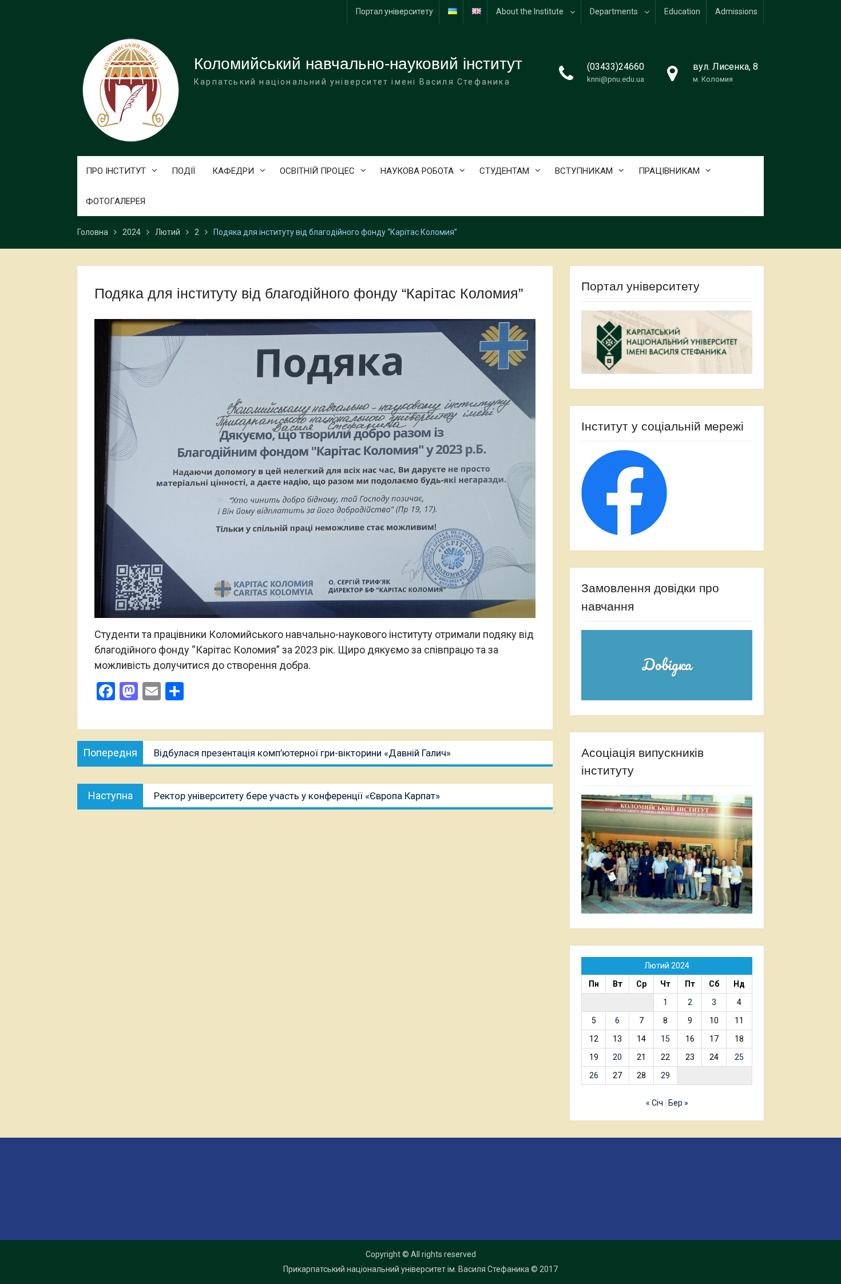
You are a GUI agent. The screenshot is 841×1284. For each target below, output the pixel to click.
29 (665, 1075)
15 (665, 1038)
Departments (614, 11)
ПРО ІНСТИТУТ (116, 171)
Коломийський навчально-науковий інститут (358, 64)
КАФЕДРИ (233, 171)
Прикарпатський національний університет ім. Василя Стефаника (406, 1269)
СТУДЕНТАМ (504, 171)
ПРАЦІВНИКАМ (669, 171)
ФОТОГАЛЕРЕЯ (115, 201)
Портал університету (394, 11)
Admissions (736, 11)
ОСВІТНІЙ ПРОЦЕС (317, 171)
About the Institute (530, 11)
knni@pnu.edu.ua (615, 79)
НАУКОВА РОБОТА (417, 171)
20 (617, 1057)
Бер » (678, 1102)
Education (682, 11)
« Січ (654, 1102)
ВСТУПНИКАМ (584, 171)
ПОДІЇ (183, 171)
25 (739, 1057)
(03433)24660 (615, 66)
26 (593, 1075)
